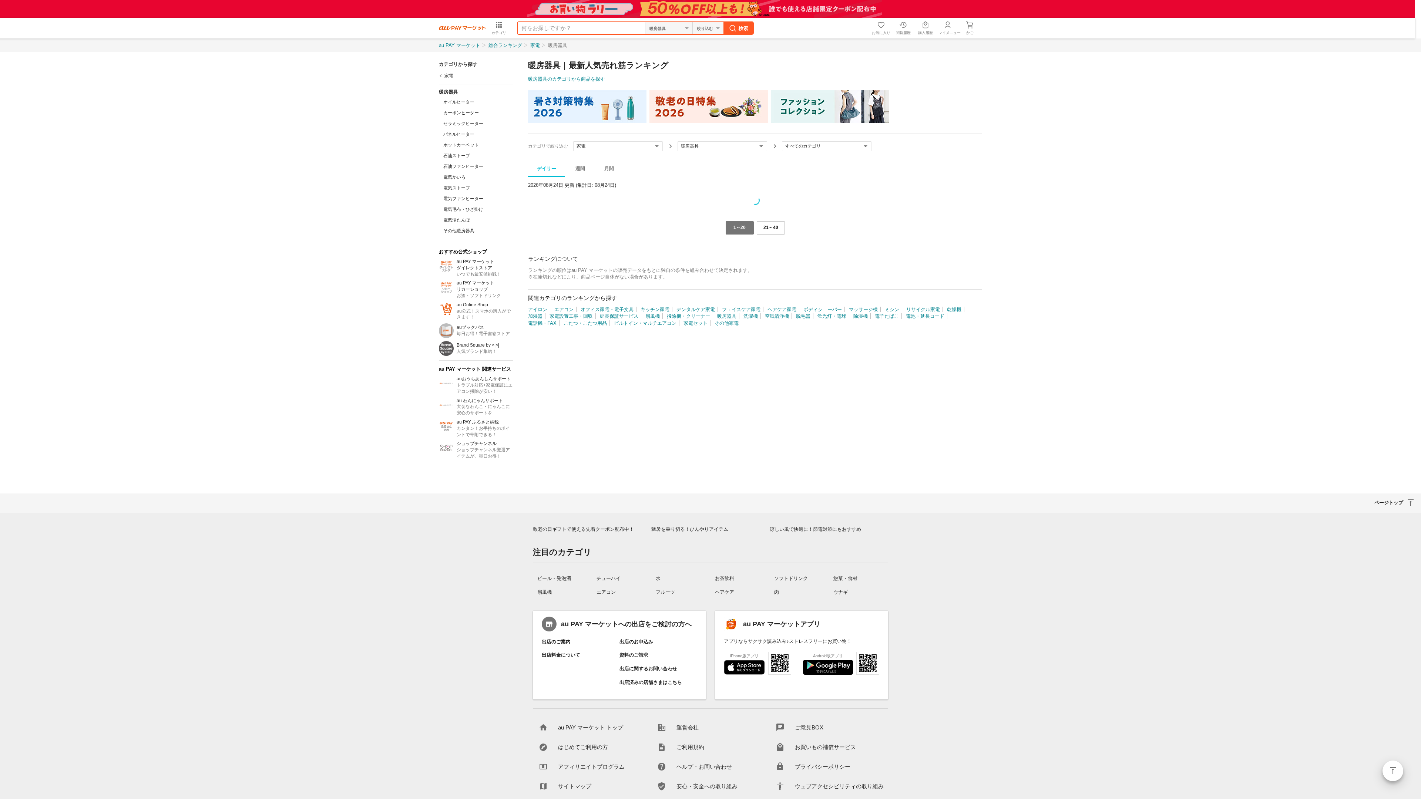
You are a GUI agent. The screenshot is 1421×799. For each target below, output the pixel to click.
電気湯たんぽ (456, 220)
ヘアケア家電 (781, 309)
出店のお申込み (636, 641)
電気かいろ (454, 177)
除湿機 (860, 316)
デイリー (546, 168)
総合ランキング (505, 45)
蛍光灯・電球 (831, 316)
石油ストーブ (456, 155)
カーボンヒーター (461, 112)
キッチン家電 (655, 309)
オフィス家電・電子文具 (607, 309)
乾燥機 (954, 309)
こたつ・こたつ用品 (585, 323)
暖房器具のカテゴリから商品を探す (566, 79)
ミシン (892, 309)
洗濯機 (750, 316)
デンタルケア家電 (695, 309)
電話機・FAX (542, 323)
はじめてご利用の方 (583, 747)
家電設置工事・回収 (571, 316)
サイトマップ (574, 786)
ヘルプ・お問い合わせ (704, 766)
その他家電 (727, 323)
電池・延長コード (925, 316)
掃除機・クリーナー (688, 316)
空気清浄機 (777, 316)
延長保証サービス (619, 316)
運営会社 (687, 727)
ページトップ (1393, 771)
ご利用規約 (690, 747)
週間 (580, 168)
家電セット (695, 323)
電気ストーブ (456, 188)
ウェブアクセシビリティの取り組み (839, 786)
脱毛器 (803, 316)
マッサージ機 (863, 309)
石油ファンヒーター (463, 166)
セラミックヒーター (463, 123)
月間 (609, 168)
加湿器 (535, 316)
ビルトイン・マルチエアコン (645, 323)
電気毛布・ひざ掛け (463, 209)
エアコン (564, 309)
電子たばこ (887, 316)
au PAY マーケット (459, 45)
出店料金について (561, 655)
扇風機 (652, 316)
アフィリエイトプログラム (591, 766)
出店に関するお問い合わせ (648, 668)
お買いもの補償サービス (825, 747)
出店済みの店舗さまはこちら (650, 682)
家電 (535, 45)
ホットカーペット (461, 145)
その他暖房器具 (458, 230)
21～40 (770, 227)
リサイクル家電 (923, 309)
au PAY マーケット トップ (590, 727)
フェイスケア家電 (741, 309)
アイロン (537, 309)
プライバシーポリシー (822, 766)
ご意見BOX (809, 727)
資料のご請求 (633, 655)
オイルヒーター (458, 102)
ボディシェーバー (822, 309)
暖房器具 (726, 316)
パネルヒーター (458, 134)
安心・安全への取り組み (707, 786)
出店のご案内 (556, 641)
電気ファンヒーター (463, 198)
